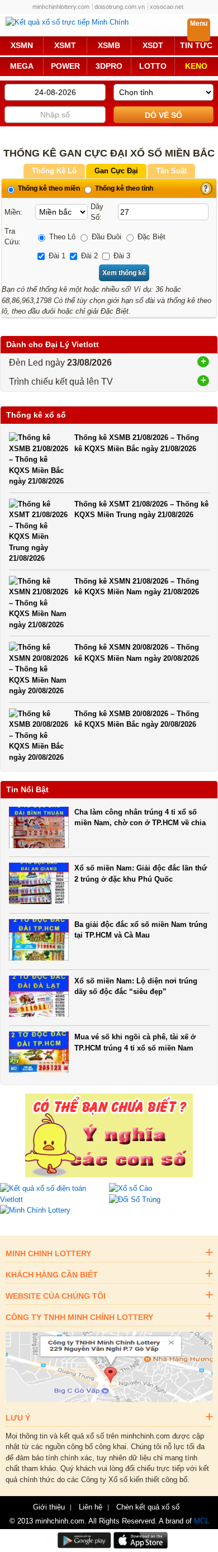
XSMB (109, 45)
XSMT (65, 45)
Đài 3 (120, 256)
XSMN (22, 45)
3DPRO (109, 66)
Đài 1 (55, 256)
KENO (196, 66)
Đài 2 (88, 256)
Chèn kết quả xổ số (147, 1507)
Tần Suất (171, 171)
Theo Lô (61, 237)
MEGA (22, 66)
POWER (65, 66)
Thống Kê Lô (54, 171)
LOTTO (153, 66)
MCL (201, 1521)
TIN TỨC (196, 45)
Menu (198, 23)
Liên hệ (90, 1507)
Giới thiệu (49, 1507)
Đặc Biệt (150, 237)
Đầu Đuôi (105, 237)
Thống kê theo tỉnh (123, 188)
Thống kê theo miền (48, 188)
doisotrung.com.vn (119, 6)
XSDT (153, 45)
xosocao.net (166, 6)
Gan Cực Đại (116, 171)
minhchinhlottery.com (60, 6)
